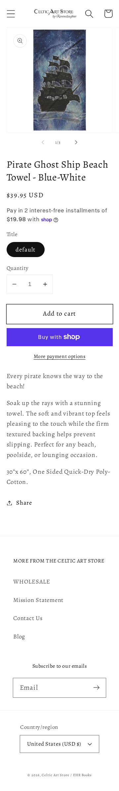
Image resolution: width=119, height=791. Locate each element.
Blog (19, 636)
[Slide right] (76, 142)
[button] (10, 13)
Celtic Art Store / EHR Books (66, 775)
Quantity (18, 268)
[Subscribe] (96, 687)
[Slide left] (42, 142)
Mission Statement (38, 600)
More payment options (60, 356)
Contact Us (28, 618)
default (26, 249)
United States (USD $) (54, 744)
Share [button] (24, 503)
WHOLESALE (31, 582)
